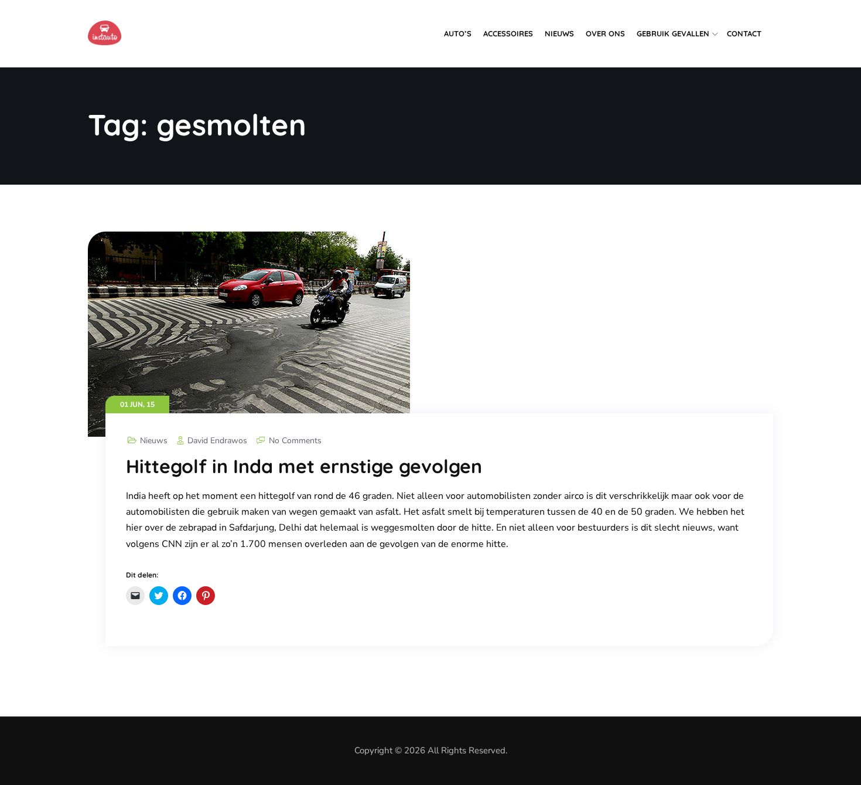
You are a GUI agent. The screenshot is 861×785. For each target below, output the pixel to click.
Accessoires (508, 33)
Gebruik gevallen (673, 33)
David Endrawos (217, 440)
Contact (744, 33)
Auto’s (458, 33)
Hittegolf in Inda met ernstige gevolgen (304, 466)
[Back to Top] (836, 766)
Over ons (605, 33)
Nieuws (559, 33)
